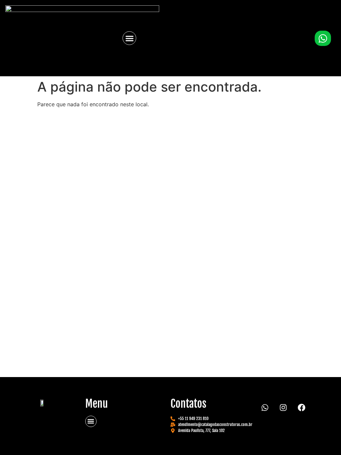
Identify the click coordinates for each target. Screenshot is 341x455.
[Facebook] (301, 407)
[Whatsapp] (265, 407)
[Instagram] (283, 407)
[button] (129, 38)
